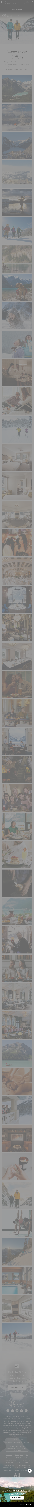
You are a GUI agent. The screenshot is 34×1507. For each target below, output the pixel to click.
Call (8, 1504)
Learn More (17, 1498)
